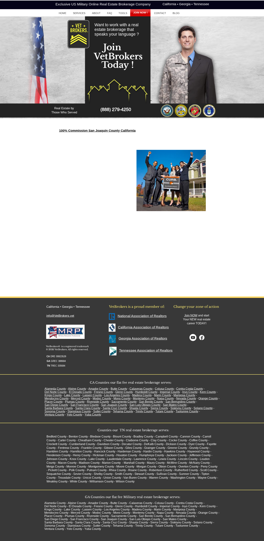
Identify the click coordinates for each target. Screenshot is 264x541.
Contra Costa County (189, 388)
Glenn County (124, 391)
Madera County (142, 395)
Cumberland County (82, 444)
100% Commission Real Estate (101, 151)
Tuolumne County (187, 411)
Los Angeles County (117, 395)
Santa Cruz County (115, 408)
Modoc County (102, 398)
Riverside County (98, 401)
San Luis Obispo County (145, 404)
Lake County (72, 395)
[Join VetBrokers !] (192, 337)
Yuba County (93, 414)
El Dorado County (80, 391)
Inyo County (190, 391)
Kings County (53, 395)
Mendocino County (57, 398)
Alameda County (55, 388)
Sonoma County (55, 411)
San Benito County (151, 401)
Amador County (98, 388)
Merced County (80, 398)
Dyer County (197, 444)
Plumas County (75, 401)
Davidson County (108, 444)
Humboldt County (146, 391)
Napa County (165, 398)
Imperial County (170, 391)
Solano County (203, 408)
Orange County (208, 398)
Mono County (122, 398)
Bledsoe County (100, 436)
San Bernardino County (180, 401)
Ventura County (54, 414)
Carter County (67, 440)
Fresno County (103, 391)
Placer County (54, 401)
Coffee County (198, 440)
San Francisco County (84, 404)
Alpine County (77, 388)
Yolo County (74, 414)
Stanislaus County (79, 411)
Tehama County (123, 411)
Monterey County (144, 398)
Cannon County (190, 436)
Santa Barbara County (59, 408)
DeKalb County (154, 444)
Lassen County (92, 395)
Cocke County (178, 440)
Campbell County (167, 436)
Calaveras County (140, 388)
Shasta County (138, 408)
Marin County (162, 395)
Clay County (158, 440)
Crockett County (57, 444)
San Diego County (56, 404)
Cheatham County (89, 440)
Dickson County (176, 444)
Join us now (103, 170)
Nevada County (186, 398)
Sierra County (159, 408)
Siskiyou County (180, 408)
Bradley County (143, 436)
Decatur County (132, 444)
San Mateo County (175, 404)
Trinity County (144, 411)
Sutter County (102, 411)
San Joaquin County (114, 404)
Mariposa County (184, 395)
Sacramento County (124, 401)
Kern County (208, 391)
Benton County (78, 436)
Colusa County (164, 388)
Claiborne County (137, 440)
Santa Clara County (87, 408)
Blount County (122, 436)
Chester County (114, 440)
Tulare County (164, 411)
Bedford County (56, 436)
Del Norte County (56, 391)
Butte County (119, 388)
